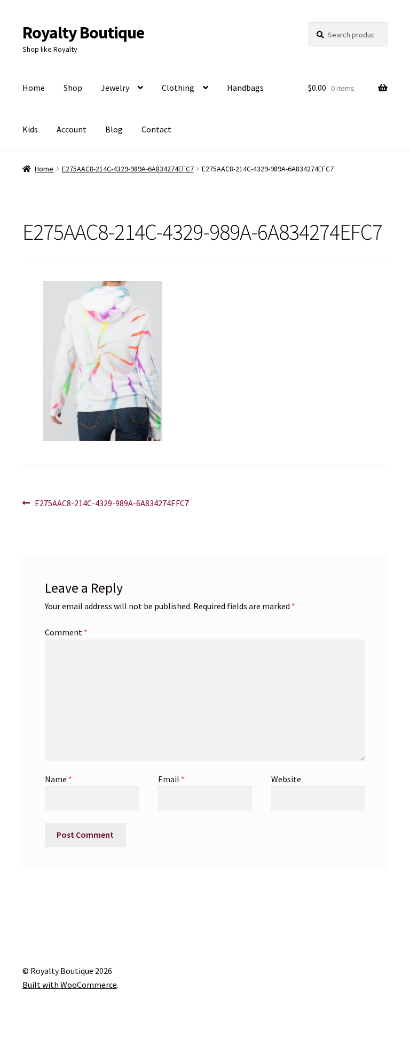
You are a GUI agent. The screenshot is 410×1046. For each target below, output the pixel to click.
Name (58, 779)
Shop (73, 87)
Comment (66, 632)
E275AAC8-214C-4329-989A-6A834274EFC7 (128, 169)
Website (286, 779)
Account (71, 129)
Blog (114, 129)
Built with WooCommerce (69, 984)
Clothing (178, 87)
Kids (30, 129)
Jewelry (115, 87)
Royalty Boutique (83, 32)
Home (33, 87)
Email (171, 779)
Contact (156, 129)
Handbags (245, 87)
